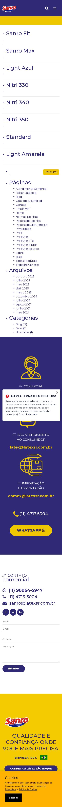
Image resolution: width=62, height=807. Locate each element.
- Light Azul (17, 68)
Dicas (19, 328)
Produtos (22, 236)
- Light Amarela (23, 154)
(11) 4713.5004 (34, 513)
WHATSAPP (29, 530)
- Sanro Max (18, 50)
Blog (19, 196)
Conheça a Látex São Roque (31, 768)
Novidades (22, 332)
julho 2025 (23, 280)
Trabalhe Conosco (28, 264)
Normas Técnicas (27, 216)
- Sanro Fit (16, 33)
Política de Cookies (28, 220)
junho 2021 (23, 308)
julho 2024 (23, 300)
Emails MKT (23, 208)
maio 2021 (22, 312)
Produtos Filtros (26, 244)
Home (20, 212)
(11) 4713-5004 (23, 596)
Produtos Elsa (25, 240)
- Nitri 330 (15, 85)
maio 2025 (22, 284)
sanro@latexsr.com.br (32, 603)
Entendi (13, 797)
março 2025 (24, 292)
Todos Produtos (26, 260)
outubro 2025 (25, 276)
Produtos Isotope (27, 248)
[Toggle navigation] (54, 8)
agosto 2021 (23, 304)
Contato (21, 204)
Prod (19, 232)
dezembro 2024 (26, 296)
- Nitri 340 (15, 102)
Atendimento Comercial (31, 188)
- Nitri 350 (15, 119)
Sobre (20, 252)
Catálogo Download (29, 200)
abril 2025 (22, 288)
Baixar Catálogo (26, 192)
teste (19, 256)
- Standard (16, 137)
